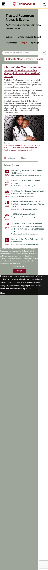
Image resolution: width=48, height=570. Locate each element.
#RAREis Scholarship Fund (23, 214)
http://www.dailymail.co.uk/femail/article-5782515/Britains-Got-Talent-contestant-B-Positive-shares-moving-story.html (22, 148)
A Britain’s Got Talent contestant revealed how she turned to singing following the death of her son (23, 72)
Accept (19, 271)
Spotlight (35, 43)
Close (2, 293)
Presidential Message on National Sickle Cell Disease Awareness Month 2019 (27, 204)
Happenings (11, 43)
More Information (18, 266)
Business (9, 37)
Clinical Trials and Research (29, 37)
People (24, 43)
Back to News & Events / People (25, 59)
